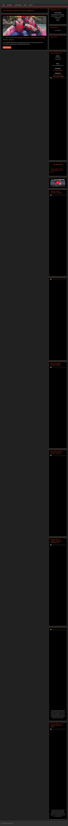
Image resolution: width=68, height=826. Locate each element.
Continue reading (7, 47)
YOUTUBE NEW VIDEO (58, 164)
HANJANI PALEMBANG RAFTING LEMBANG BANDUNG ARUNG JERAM (57, 170)
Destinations (18, 5)
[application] (57, 182)
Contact (31, 5)
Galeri (25, 5)
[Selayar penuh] (63, 185)
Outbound (9, 5)
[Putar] (51, 185)
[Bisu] (62, 185)
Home (3, 5)
